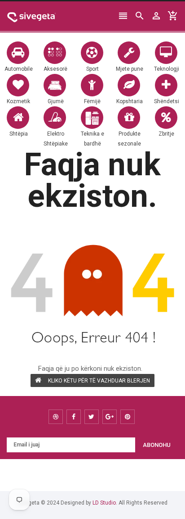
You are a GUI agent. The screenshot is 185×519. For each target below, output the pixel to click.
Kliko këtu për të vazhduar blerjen (99, 381)
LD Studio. (104, 503)
